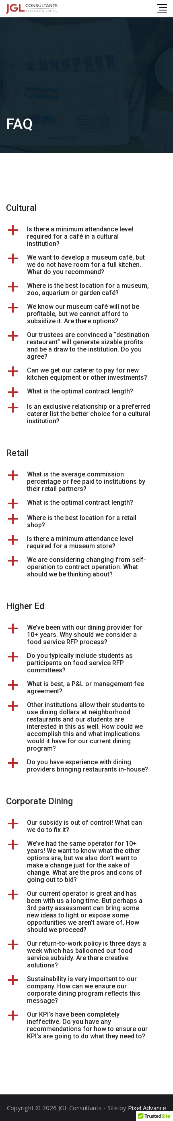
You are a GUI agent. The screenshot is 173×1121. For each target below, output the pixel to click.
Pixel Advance (147, 1108)
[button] (86, 237)
